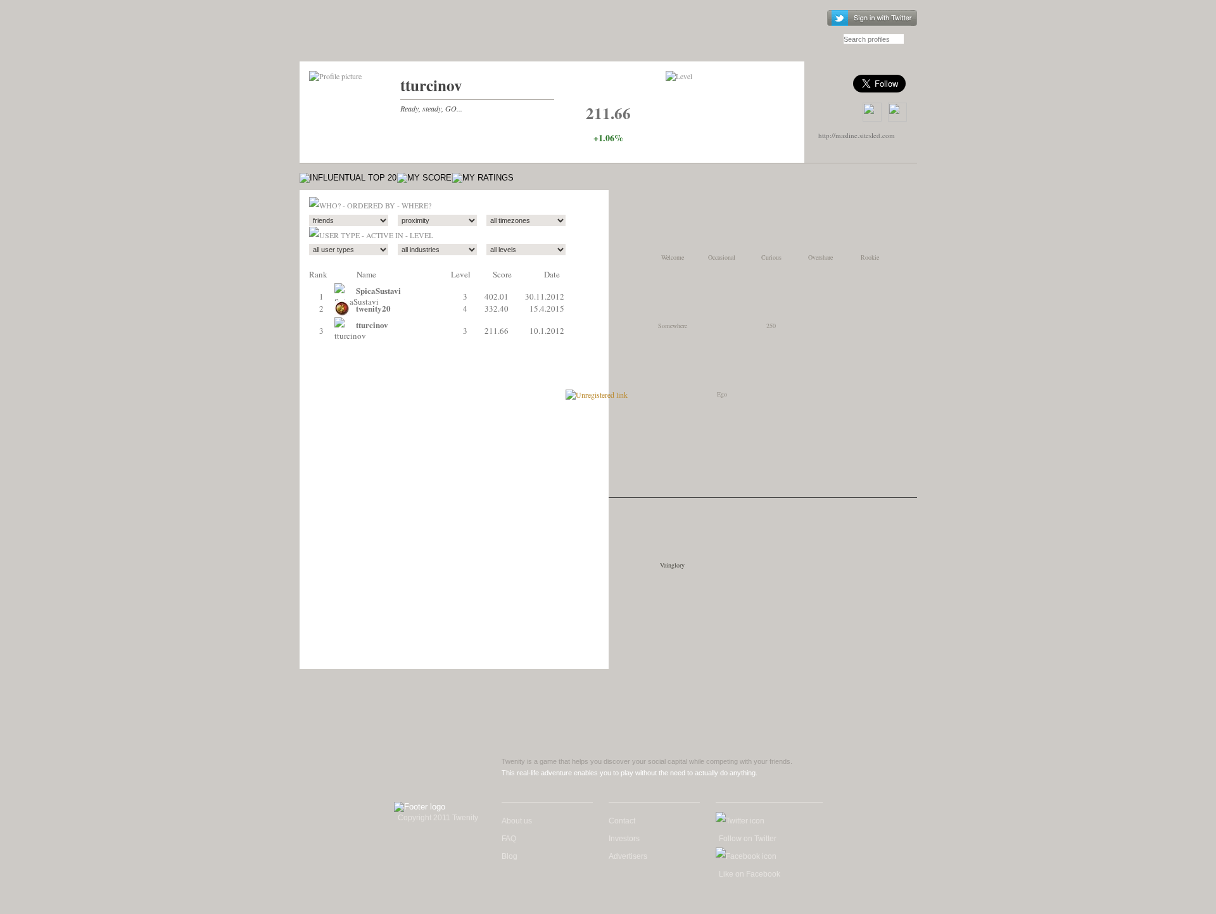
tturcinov (431, 85)
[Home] (371, 36)
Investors (624, 838)
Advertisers (628, 856)
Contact (622, 820)
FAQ (509, 838)
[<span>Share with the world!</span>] (897, 112)
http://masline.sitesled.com (856, 135)
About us (517, 820)
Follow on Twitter (747, 838)
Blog (509, 856)
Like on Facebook (749, 874)
